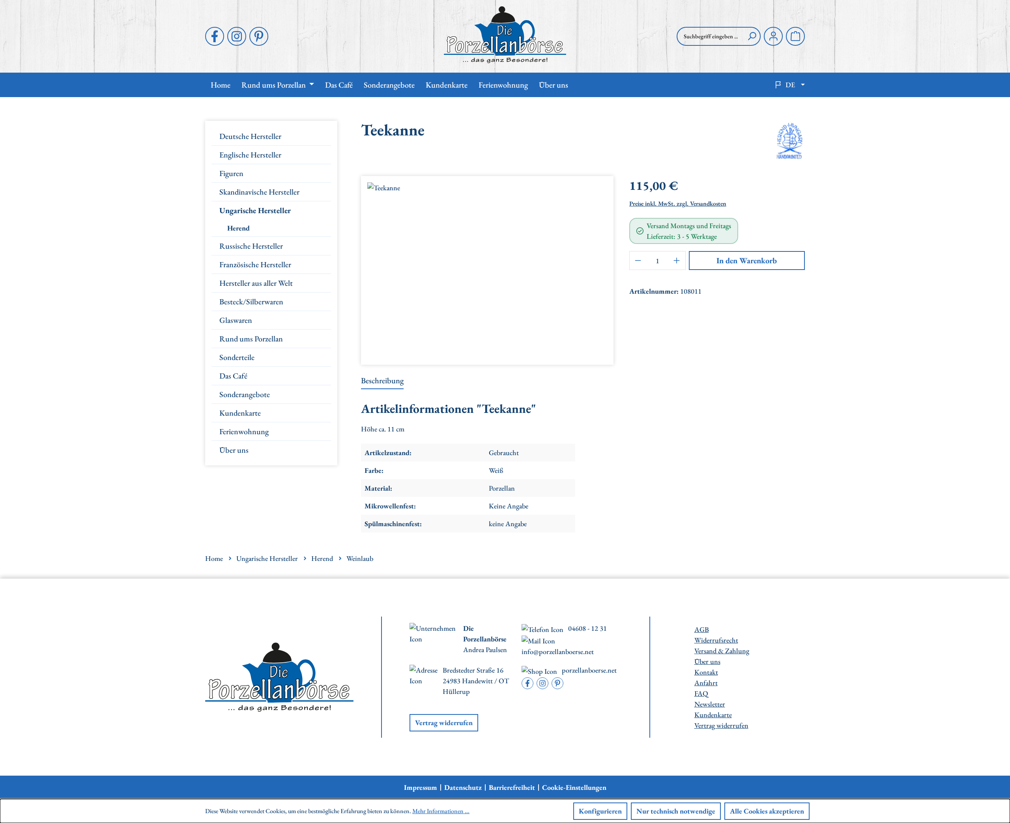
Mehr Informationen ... (440, 811)
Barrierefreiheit (512, 787)
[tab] (382, 381)
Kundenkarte (240, 413)
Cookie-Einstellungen (574, 787)
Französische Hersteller (255, 264)
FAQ (701, 693)
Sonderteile (236, 357)
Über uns (234, 450)
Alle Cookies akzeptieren (767, 811)
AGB (701, 629)
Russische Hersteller (251, 246)
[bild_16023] (487, 267)
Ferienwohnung (244, 431)
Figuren (231, 173)
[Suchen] (752, 36)
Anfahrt (706, 682)
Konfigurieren (600, 811)
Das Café (233, 376)
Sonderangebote (244, 394)
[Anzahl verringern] (638, 260)
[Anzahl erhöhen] (677, 260)
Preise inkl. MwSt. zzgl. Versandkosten (677, 203)
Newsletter (709, 704)
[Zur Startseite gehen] (505, 34)
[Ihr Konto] (773, 36)
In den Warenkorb (746, 260)
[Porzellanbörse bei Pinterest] (258, 36)
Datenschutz (463, 787)
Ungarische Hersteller (255, 210)
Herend (238, 227)
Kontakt (706, 672)
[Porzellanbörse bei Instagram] (236, 36)
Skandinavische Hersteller (259, 192)
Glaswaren (235, 320)
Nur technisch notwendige (675, 811)
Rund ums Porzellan (251, 339)
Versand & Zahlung (721, 650)
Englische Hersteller (250, 155)
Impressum (420, 787)
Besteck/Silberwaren (251, 301)
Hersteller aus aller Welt (256, 283)
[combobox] (710, 36)
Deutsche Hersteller (250, 136)
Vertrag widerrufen (444, 722)
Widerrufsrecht (716, 640)
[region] (487, 267)
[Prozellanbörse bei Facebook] (214, 36)
